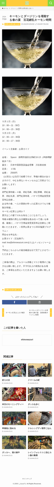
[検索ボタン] (51, 3)
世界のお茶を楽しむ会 (12, 24)
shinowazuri (27, 339)
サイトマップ (27, 479)
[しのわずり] (27, 3)
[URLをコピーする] (39, 302)
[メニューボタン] (3, 3)
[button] (14, 302)
